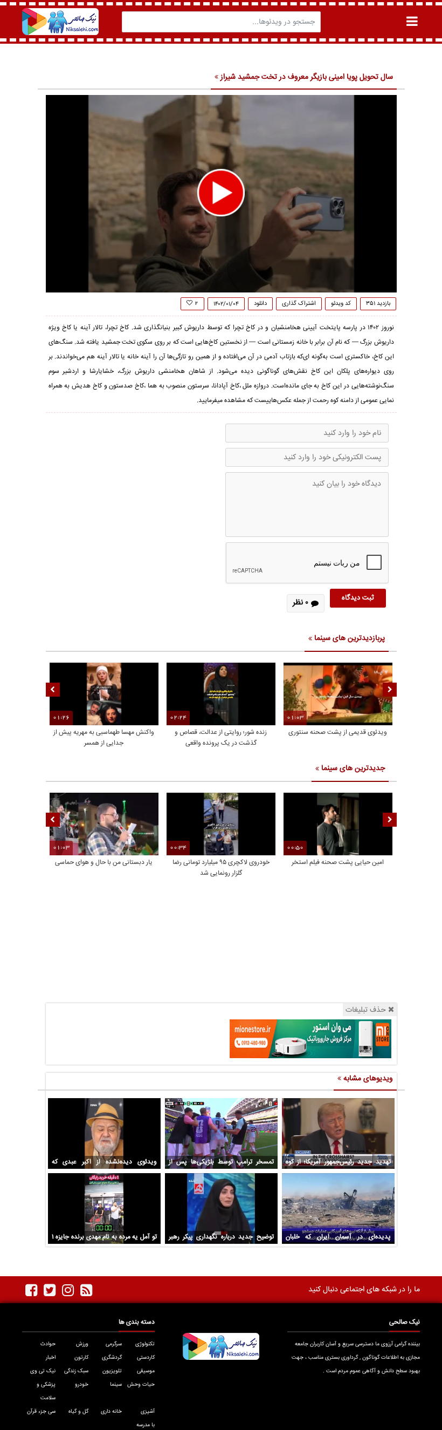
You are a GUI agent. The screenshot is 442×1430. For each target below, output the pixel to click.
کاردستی (146, 1357)
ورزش (82, 1344)
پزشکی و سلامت (46, 1391)
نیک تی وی (42, 1371)
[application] (221, 193)
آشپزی (148, 1411)
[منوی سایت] (412, 21)
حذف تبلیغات (366, 1010)
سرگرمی (113, 1344)
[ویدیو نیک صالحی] (60, 21)
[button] (221, 192)
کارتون (81, 1357)
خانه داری (111, 1411)
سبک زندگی (76, 1371)
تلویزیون (111, 1371)
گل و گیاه (78, 1411)
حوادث (47, 1344)
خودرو (81, 1384)
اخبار (50, 1357)
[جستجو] (133, 22)
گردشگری (111, 1357)
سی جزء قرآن (41, 1411)
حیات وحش (141, 1384)
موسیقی (146, 1371)
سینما (115, 1384)
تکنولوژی (145, 1344)
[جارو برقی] (310, 1038)
